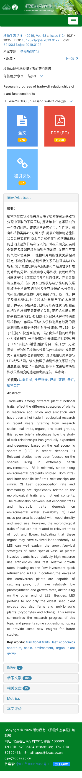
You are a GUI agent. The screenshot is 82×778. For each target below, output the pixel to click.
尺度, (54, 380)
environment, (45, 648)
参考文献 (18, 677)
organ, (62, 648)
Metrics (13, 698)
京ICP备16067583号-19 (33, 764)
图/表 (13, 667)
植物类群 (13, 385)
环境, (63, 380)
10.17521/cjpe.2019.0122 (40, 40)
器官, (71, 380)
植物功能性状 (29, 51)
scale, (29, 648)
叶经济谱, (42, 380)
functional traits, (39, 642)
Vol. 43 (41, 35)
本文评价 (14, 708)
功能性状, (26, 380)
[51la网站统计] (61, 764)
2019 (30, 35)
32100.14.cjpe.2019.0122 (22, 44)
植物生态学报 (13, 35)
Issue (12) (57, 35)
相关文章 (17, 688)
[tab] (41, 197)
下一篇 (70, 58)
